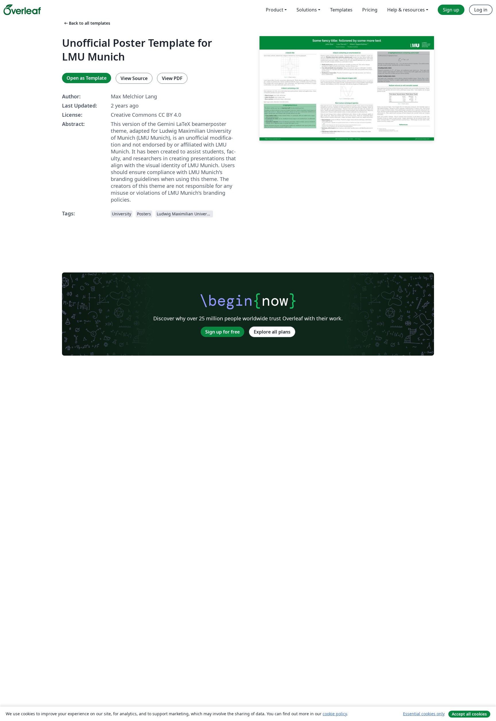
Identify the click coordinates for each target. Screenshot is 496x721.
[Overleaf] (22, 10)
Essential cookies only (424, 713)
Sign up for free (222, 332)
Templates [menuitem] (341, 10)
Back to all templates (86, 23)
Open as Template (86, 78)
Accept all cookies (469, 714)
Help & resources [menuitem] (406, 10)
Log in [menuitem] (480, 10)
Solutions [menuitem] (307, 10)
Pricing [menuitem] (369, 10)
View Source (134, 78)
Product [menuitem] (274, 10)
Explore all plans (272, 332)
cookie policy (335, 713)
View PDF (172, 78)
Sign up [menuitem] (451, 10)
